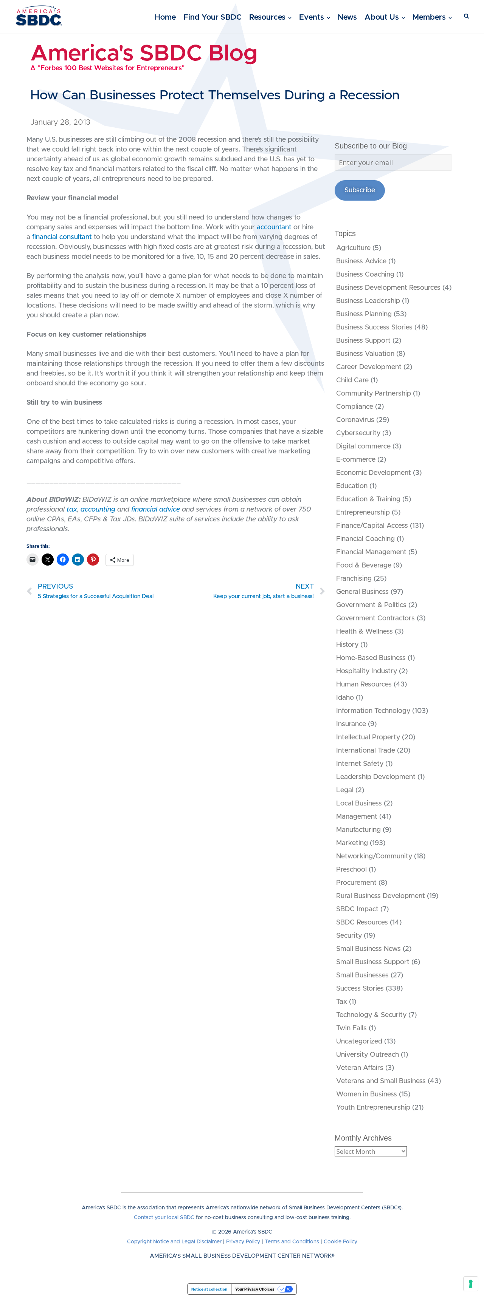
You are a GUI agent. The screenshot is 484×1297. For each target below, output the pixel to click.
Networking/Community (374, 856)
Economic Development (373, 473)
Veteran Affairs (359, 1068)
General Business (362, 592)
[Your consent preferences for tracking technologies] (471, 1284)
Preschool (351, 869)
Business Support (363, 340)
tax (72, 509)
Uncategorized (359, 1041)
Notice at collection (209, 1289)
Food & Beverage (363, 565)
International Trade (365, 750)
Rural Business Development (380, 896)
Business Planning (364, 314)
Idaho (345, 697)
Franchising (354, 578)
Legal (345, 790)
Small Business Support (373, 962)
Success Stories (360, 988)
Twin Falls (351, 1028)
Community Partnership (373, 393)
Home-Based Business (371, 658)
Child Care (352, 380)
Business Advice (361, 261)
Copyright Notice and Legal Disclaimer (174, 1241)
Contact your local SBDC (164, 1217)
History (347, 645)
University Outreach (367, 1054)
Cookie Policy (340, 1241)
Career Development (369, 367)
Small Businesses (362, 975)
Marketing (352, 843)
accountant (274, 227)
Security (349, 935)
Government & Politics (371, 605)
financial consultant (62, 237)
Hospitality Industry (366, 671)
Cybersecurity (358, 433)
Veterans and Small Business (381, 1081)
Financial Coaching (365, 539)
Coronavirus (355, 420)
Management (356, 816)
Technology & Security (371, 1015)
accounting (98, 509)
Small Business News (368, 949)
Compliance (354, 406)
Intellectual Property (368, 737)
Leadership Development (376, 777)
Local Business (359, 803)
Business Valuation (365, 354)
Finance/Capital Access (372, 526)
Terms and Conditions (292, 1241)
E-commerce (355, 459)
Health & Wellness (364, 631)
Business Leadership (368, 301)
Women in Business (366, 1094)
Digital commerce (363, 446)
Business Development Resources (388, 287)
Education (352, 486)
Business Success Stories (374, 327)
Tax (341, 1002)
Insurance (351, 724)
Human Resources (364, 684)
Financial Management (371, 552)
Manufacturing (358, 830)
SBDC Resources (362, 922)
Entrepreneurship (363, 512)
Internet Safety (359, 764)
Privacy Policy (243, 1241)
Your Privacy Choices (255, 1289)
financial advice (155, 509)
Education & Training (368, 499)
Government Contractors (375, 618)
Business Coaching (365, 274)
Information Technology (373, 711)
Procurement (356, 883)
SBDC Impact (357, 909)
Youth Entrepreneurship (373, 1107)
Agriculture (353, 248)
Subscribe (359, 190)
